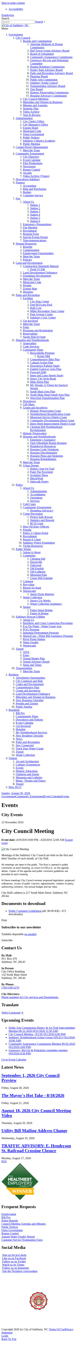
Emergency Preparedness (37, 224)
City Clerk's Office (33, 121)
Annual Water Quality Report (18, 1236)
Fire (18, 198)
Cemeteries (29, 555)
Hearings (28, 291)
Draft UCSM (37, 269)
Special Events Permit (35, 237)
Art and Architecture (27, 761)
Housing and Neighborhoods (39, 436)
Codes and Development (30, 684)
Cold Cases (29, 504)
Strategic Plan (30, 108)
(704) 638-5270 (10, 987)
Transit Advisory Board (36, 661)
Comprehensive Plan (27, 687)
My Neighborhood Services (31, 732)
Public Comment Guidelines (24, 910)
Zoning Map (30, 288)
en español (30, 934)
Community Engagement (30, 153)
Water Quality (31, 642)
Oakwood (35, 565)
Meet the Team (31, 150)
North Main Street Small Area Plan (49, 394)
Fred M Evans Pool (41, 304)
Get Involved (30, 320)
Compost (28, 581)
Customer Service (33, 195)
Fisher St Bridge (39, 613)
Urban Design (31, 465)
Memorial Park (38, 574)
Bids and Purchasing (34, 188)
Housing (20, 729)
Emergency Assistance (43, 439)
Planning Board (39, 76)
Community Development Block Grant (52, 420)
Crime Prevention (33, 513)
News (19, 738)
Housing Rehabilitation (43, 459)
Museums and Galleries (29, 777)
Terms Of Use (57, 1329)
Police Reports (9, 1220)
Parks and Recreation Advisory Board (51, 73)
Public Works (23, 549)
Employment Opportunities (38, 253)
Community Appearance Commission (51, 57)
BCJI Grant (36, 523)
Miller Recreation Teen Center (47, 311)
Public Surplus (24, 706)
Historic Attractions (27, 771)
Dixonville (36, 562)
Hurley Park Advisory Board (46, 69)
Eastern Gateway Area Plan (45, 369)
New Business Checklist (29, 700)
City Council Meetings (36, 98)
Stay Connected (25, 745)
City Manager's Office (35, 124)
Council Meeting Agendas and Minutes (23, 1223)
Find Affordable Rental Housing (48, 443)
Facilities (28, 298)
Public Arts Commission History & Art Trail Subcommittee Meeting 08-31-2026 (42, 1029)
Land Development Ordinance (40, 272)
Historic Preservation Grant (45, 410)
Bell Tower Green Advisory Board (49, 50)
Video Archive (31, 111)
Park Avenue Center (41, 314)
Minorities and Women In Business (42, 102)
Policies (27, 259)
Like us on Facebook (14, 1258)
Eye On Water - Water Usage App (42, 626)
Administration (24, 118)
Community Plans (33, 349)
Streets (26, 607)
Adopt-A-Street (31, 552)
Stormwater (29, 590)
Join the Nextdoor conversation (19, 1271)
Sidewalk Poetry (39, 481)
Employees (7, 15)
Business (14, 674)
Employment (8, 1214)
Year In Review (32, 114)
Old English (37, 568)
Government (16, 34)
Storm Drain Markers (42, 594)
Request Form (31, 233)
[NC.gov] (14, 1326)
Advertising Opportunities (30, 677)
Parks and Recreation (28, 295)
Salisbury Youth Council (44, 82)
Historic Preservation (35, 433)
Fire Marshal (30, 227)
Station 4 (35, 214)
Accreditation (37, 494)
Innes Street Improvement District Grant (52, 423)
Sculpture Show (39, 475)
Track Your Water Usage (30, 748)
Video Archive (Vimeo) (36, 176)
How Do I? (15, 787)
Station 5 (35, 217)
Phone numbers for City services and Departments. (30, 997)
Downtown (29, 401)
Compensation (31, 250)
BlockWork (36, 478)
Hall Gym (35, 307)
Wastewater (29, 645)
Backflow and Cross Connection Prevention (48, 623)
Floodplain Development (37, 275)
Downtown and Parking (29, 719)
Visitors (13, 758)
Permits (27, 285)
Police (19, 484)
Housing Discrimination (43, 452)
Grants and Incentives (35, 407)
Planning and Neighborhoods (32, 340)
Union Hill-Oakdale (41, 578)
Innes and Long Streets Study (46, 375)
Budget (27, 192)
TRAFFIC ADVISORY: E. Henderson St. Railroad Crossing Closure (36, 1148)
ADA (26, 652)
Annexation (29, 343)
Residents (14, 709)
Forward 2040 (38, 372)
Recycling (28, 584)
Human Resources (26, 243)
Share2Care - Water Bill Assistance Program (48, 635)
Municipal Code (32, 131)
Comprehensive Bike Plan (45, 359)
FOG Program (31, 629)
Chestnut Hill (37, 558)
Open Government (33, 134)
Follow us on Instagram (15, 1267)
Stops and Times (32, 664)
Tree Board (36, 89)
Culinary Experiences (28, 764)
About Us (28, 201)
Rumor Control (31, 169)
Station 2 (35, 208)
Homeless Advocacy (41, 510)
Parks (26, 327)
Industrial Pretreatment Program (41, 632)
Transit (19, 648)
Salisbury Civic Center (43, 317)
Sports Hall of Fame (34, 336)
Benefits (27, 246)
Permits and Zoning (27, 703)
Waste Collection (32, 597)
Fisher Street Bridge (41, 610)
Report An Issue (32, 587)
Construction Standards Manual (41, 266)
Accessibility (16, 9)
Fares (26, 655)
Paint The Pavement (41, 471)
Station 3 (35, 211)
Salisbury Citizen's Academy (39, 140)
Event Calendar (31, 160)
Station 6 (35, 221)
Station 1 (35, 205)
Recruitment (30, 230)
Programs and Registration (38, 330)
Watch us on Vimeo (13, 1264)
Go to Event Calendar (13, 1059)
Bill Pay (20, 713)
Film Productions (32, 163)
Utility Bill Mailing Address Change (34, 1130)
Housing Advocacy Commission (48, 95)
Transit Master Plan (34, 658)
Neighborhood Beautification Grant (50, 414)
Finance (20, 182)
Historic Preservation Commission (49, 92)
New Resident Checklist (29, 735)
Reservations (30, 333)
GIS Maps (29, 404)
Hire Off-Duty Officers (36, 526)
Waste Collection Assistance (46, 603)
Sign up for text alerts (14, 1255)
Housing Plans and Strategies (46, 455)
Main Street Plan (39, 381)
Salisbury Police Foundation (39, 542)
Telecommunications (34, 240)
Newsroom (29, 166)
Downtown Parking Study (45, 365)
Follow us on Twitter (14, 1261)
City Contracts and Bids (29, 681)
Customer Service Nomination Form (21, 1239)
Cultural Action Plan (41, 362)
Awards (27, 172)
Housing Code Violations (44, 449)
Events (19, 767)
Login (4, 1335)
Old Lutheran (37, 571)
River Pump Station (34, 639)
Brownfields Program (42, 352)
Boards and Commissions (37, 41)
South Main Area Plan (42, 391)
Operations (36, 497)
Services (35, 500)
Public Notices (31, 137)
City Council (23, 37)
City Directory (31, 156)
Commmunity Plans (27, 716)
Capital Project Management (32, 147)
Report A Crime (32, 539)
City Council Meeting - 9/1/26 (37, 1034)
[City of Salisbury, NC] (15, 25)
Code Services (31, 346)
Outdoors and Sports (27, 774)
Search (39, 21)
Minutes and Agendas (35, 105)
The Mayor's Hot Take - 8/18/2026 (32, 1095)
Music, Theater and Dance (31, 780)
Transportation (24, 668)
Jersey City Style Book (43, 378)
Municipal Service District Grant (48, 417)
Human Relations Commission (47, 66)
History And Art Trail (42, 468)
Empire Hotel (30, 127)
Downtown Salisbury (28, 179)
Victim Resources (33, 545)
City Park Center (39, 301)
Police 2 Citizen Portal (35, 533)
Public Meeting (31, 143)
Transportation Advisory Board (47, 86)
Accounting (29, 185)
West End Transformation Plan (47, 397)
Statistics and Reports (42, 520)
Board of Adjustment (42, 53)
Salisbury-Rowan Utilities (30, 616)
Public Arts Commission (43, 79)
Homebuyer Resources (43, 446)
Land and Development (29, 262)
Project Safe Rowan (41, 516)
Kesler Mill (43, 356)
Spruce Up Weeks (40, 600)
